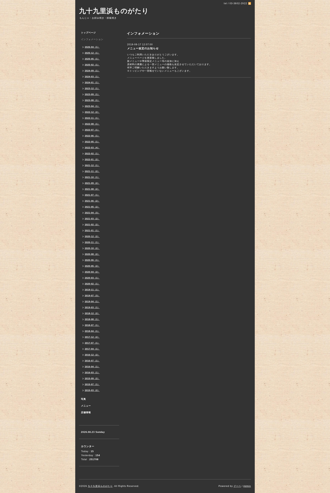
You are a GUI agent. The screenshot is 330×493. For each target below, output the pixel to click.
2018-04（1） (92, 331)
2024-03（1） (92, 76)
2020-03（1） (92, 278)
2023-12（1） (92, 88)
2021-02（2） (92, 224)
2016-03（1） (92, 372)
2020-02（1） (92, 284)
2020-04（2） (92, 272)
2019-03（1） (92, 307)
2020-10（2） (92, 248)
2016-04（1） (92, 366)
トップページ (88, 32)
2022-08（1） (92, 124)
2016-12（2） (92, 355)
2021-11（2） (92, 171)
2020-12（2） (92, 236)
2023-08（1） (92, 100)
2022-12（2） (92, 112)
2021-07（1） (92, 195)
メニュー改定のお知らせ (143, 48)
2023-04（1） (92, 106)
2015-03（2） (92, 390)
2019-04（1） (92, 301)
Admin (247, 486)
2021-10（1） (92, 177)
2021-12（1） (92, 165)
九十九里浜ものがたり (114, 11)
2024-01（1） (92, 82)
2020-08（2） (92, 254)
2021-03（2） (92, 218)
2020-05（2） (92, 266)
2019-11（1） (92, 290)
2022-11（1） (92, 118)
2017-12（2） (92, 337)
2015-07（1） (92, 384)
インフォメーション (92, 39)
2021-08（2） (92, 189)
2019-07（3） (92, 295)
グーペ (237, 486)
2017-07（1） (92, 343)
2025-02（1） (92, 65)
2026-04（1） (92, 47)
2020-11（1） (92, 242)
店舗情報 (86, 412)
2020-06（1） (92, 260)
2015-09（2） (92, 378)
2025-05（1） (92, 59)
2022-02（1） (92, 153)
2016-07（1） (92, 361)
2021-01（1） (92, 230)
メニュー (86, 405)
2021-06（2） (92, 201)
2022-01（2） (92, 159)
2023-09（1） (92, 94)
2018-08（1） (92, 319)
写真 (83, 399)
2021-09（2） (92, 183)
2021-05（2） (92, 207)
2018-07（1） (92, 325)
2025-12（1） (92, 53)
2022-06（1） (92, 136)
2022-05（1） (92, 142)
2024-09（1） (92, 71)
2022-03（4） (92, 147)
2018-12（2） (92, 313)
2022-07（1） (92, 130)
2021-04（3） (92, 213)
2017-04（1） (92, 349)
